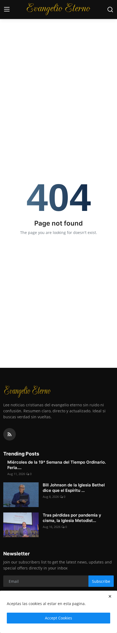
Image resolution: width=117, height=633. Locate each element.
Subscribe (101, 581)
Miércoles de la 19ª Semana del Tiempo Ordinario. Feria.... (56, 465)
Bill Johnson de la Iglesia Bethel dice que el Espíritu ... (74, 487)
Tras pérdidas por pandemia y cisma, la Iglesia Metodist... (72, 517)
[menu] (7, 9)
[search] (110, 9)
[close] (110, 596)
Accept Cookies (58, 618)
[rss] (9, 434)
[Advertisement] (58, 61)
